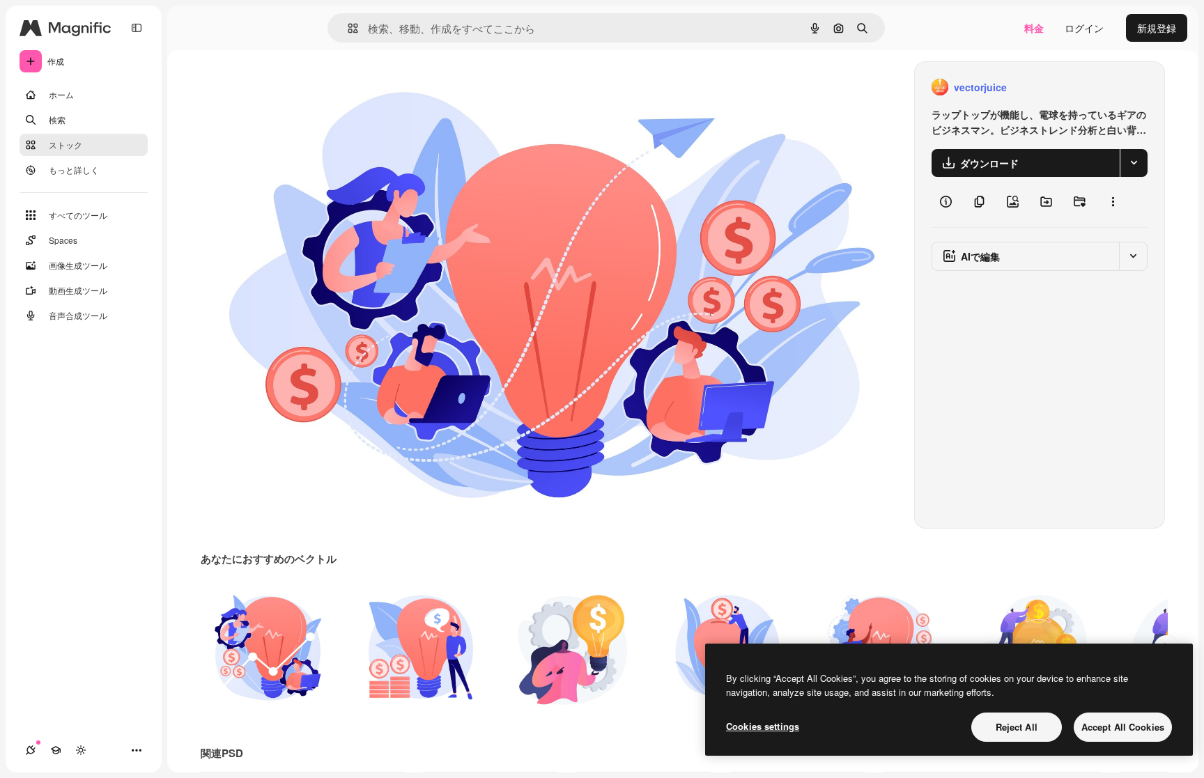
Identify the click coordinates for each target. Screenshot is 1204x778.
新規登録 (1156, 28)
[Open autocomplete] (347, 28)
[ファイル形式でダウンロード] (1134, 163)
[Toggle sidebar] (136, 28)
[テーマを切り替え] (81, 750)
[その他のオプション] (1113, 202)
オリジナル (296, 87)
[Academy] (56, 750)
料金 (1034, 28)
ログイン (1084, 28)
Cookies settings (762, 726)
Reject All (1016, 726)
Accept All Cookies (1122, 726)
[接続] (31, 750)
